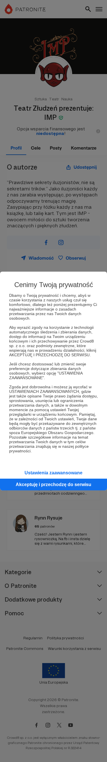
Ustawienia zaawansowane (53, 472)
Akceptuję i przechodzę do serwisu (53, 484)
